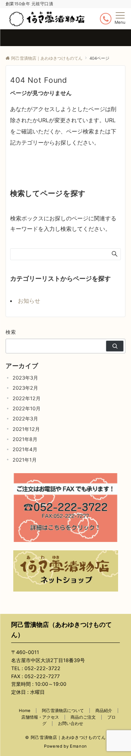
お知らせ (29, 300)
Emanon (78, 746)
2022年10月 (27, 408)
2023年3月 (25, 378)
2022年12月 (27, 398)
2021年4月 (25, 449)
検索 (11, 332)
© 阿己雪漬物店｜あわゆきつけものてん (65, 737)
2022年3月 (25, 418)
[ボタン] (105, 18)
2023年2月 (25, 388)
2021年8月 (25, 439)
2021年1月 (25, 460)
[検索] (115, 346)
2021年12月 (26, 429)
